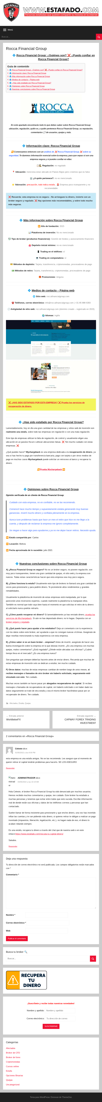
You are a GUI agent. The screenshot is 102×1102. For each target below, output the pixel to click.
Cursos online (12, 1066)
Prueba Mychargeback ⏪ (51, 469)
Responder (10, 768)
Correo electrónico (16, 923)
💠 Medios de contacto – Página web (24, 80)
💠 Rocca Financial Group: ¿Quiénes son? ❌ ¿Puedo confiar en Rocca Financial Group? (45, 70)
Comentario (12, 874)
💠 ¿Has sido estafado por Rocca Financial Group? (30, 83)
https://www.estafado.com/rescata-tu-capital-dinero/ (39, 834)
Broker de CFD (13, 1053)
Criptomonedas (13, 1062)
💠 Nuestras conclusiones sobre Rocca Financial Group (32, 89)
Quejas (28, 703)
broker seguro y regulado (17, 622)
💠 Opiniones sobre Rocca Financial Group (27, 86)
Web (8, 931)
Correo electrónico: (36, 1018)
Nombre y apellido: (35, 1010)
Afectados (13, 703)
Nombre (10, 915)
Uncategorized (12, 1084)
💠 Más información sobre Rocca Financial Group (29, 76)
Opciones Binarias (14, 1075)
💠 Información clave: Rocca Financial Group (27, 73)
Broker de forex (13, 1057)
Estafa (21, 703)
